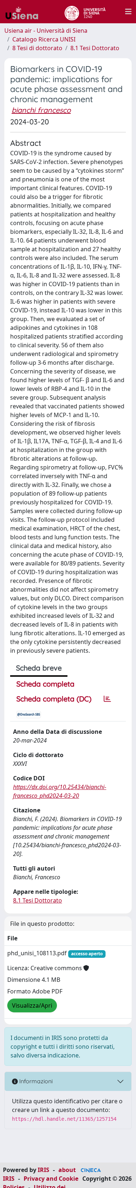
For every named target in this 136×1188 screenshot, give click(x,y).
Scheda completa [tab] (45, 683)
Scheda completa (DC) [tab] (53, 698)
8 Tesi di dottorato (37, 48)
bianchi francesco (41, 110)
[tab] (107, 699)
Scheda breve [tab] (39, 667)
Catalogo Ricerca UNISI (43, 39)
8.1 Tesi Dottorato (94, 48)
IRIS (43, 1170)
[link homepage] (24, 11)
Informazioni (35, 1081)
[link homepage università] (85, 11)
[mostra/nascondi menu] (128, 11)
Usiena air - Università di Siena (45, 31)
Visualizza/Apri (32, 1005)
